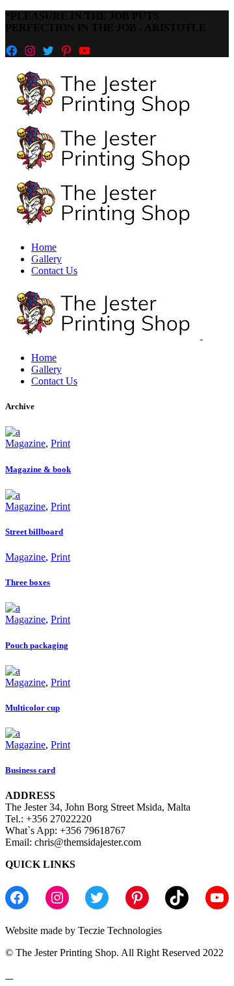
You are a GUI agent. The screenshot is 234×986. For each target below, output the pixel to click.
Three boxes (27, 582)
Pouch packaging (36, 645)
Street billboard (34, 532)
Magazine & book (38, 469)
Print (60, 443)
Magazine (25, 443)
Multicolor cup (32, 708)
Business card (30, 770)
